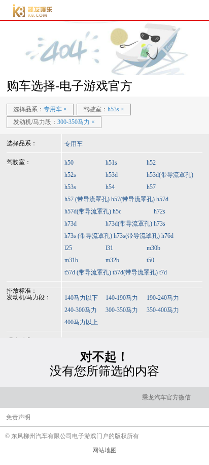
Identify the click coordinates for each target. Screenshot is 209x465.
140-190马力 (122, 297)
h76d (167, 235)
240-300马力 (80, 310)
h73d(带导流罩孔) (129, 223)
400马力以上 (81, 322)
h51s (111, 162)
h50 (69, 162)
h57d (162, 199)
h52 (151, 162)
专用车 (73, 143)
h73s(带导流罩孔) (137, 235)
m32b (112, 260)
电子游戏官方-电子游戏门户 (32, 10)
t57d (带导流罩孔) (87, 272)
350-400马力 (163, 310)
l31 (109, 248)
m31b (71, 260)
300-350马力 (122, 310)
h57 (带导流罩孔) (87, 199)
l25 (68, 248)
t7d (163, 272)
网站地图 (104, 450)
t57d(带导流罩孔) (135, 272)
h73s (159, 223)
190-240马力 (163, 297)
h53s (70, 187)
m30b (153, 248)
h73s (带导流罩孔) (88, 235)
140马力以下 (81, 297)
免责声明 (18, 417)
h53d (112, 174)
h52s (70, 174)
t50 (150, 260)
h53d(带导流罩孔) (170, 174)
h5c (117, 211)
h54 (110, 187)
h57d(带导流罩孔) (87, 211)
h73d (70, 223)
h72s (159, 211)
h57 (151, 187)
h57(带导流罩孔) (133, 199)
